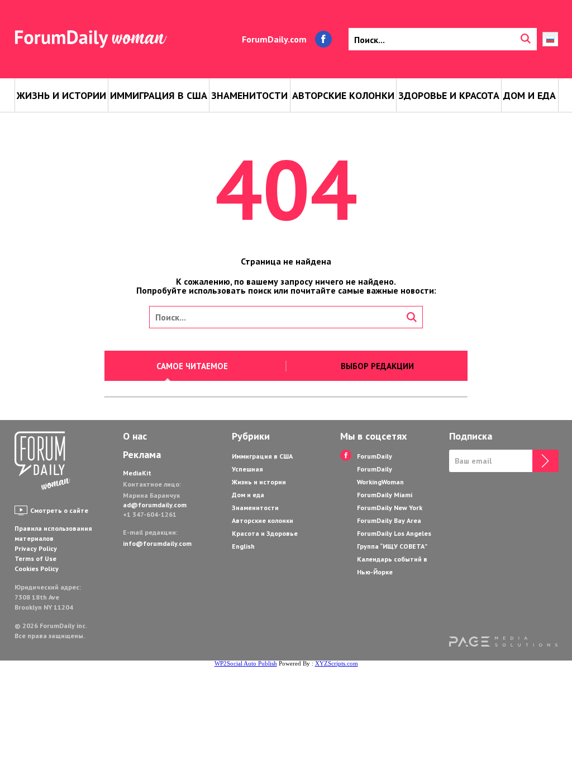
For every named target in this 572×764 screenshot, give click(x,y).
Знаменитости (249, 95)
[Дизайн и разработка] (503, 642)
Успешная (247, 469)
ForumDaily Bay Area (389, 520)
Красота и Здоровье (265, 533)
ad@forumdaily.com (155, 505)
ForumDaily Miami (384, 495)
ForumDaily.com (274, 39)
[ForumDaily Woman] (42, 461)
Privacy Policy (36, 548)
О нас (135, 436)
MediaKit (137, 473)
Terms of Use (35, 558)
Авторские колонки (343, 95)
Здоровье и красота (448, 95)
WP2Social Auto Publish (245, 663)
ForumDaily (374, 456)
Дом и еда (529, 95)
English (243, 546)
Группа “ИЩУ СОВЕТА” (392, 546)
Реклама (142, 455)
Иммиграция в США (158, 95)
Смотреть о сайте (59, 510)
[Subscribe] (545, 461)
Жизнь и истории (61, 95)
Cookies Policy (37, 568)
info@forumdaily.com (157, 543)
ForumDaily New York (389, 507)
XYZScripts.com (336, 663)
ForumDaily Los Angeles (394, 533)
